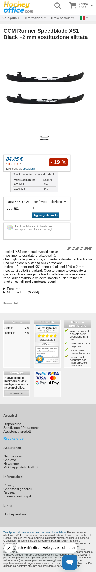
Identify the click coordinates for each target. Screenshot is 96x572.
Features (13, 288)
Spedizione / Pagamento (21, 427)
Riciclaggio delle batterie (21, 467)
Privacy (8, 485)
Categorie (9, 18)
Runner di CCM (18, 202)
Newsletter (11, 463)
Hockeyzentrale (14, 514)
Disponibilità (12, 424)
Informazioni (34, 18)
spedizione (29, 168)
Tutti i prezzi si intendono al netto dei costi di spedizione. (34, 532)
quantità (13, 208)
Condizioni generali (17, 489)
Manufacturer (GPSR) (23, 292)
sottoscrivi (16, 393)
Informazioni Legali (17, 496)
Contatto (9, 460)
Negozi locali (12, 456)
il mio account (61, 18)
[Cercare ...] (57, 5)
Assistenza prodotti (17, 431)
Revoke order (14, 438)
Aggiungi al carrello (46, 215)
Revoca (9, 492)
